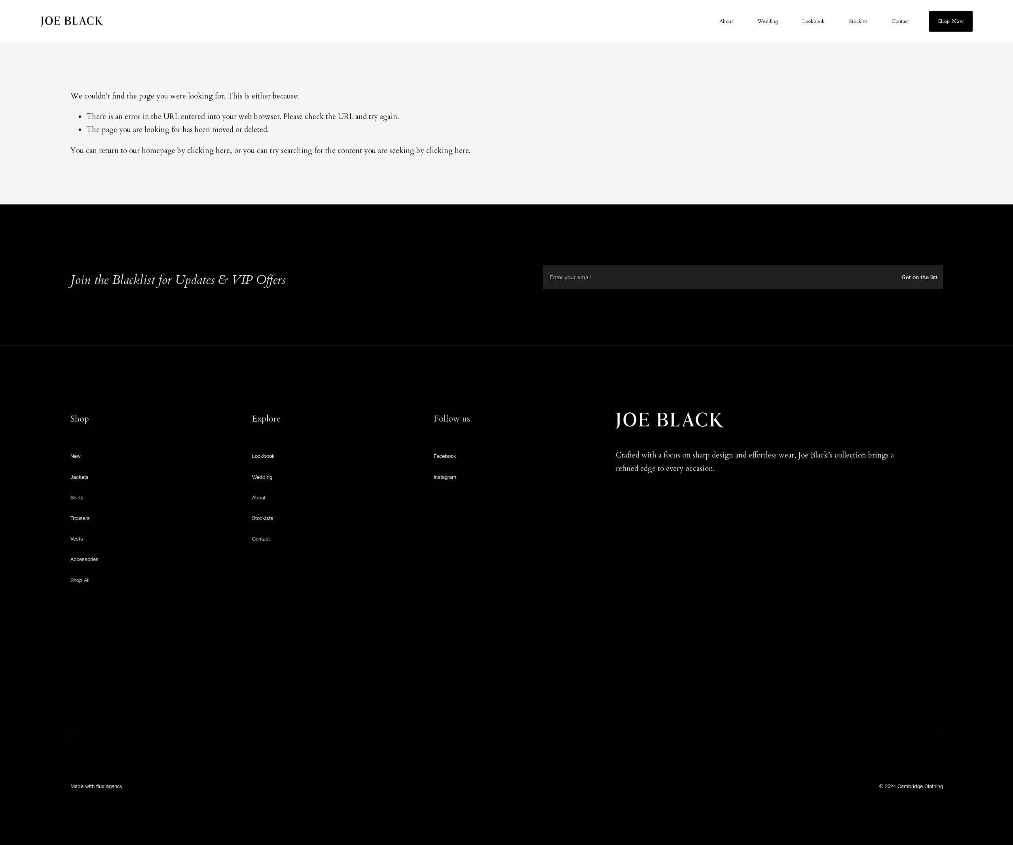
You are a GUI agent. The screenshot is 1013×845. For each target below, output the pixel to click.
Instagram (445, 477)
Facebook (445, 456)
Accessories (84, 559)
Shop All (79, 580)
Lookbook (813, 21)
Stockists (858, 21)
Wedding (767, 21)
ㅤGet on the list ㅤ (920, 277)
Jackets (79, 477)
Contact (900, 21)
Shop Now (951, 21)
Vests (76, 539)
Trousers (80, 518)
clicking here (208, 151)
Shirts (76, 498)
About (726, 21)
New (75, 456)
